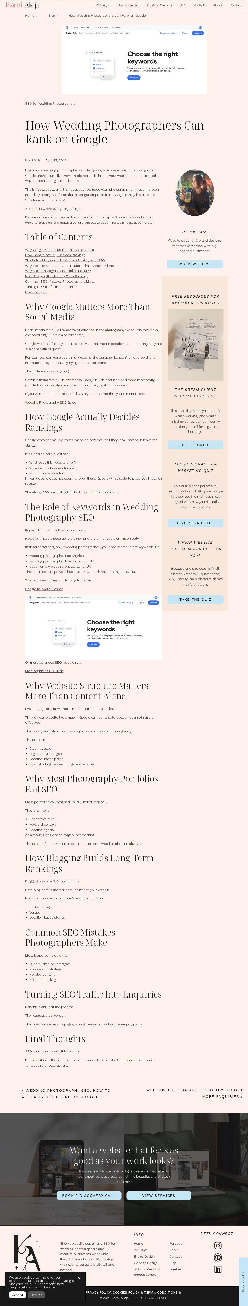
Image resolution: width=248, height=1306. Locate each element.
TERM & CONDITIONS (161, 1292)
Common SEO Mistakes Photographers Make (59, 282)
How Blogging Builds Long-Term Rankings (56, 276)
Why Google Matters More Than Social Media (59, 250)
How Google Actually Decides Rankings (55, 255)
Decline (36, 1295)
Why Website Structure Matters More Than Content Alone (69, 266)
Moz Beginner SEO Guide (44, 671)
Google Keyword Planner (44, 589)
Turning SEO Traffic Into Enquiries (50, 287)
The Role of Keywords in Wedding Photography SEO (65, 260)
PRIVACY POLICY (98, 1292)
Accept (17, 1295)
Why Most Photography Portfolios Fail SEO (58, 271)
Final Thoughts (36, 292)
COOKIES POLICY (126, 1292)
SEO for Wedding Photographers (50, 103)
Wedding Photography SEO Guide (50, 402)
